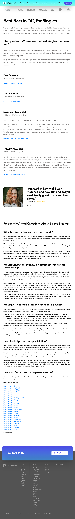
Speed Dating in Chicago (11, 400)
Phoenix (35, 506)
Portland (35, 502)
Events (22, 3)
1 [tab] (27, 205)
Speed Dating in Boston (10, 406)
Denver (35, 504)
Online (23, 471)
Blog (22, 485)
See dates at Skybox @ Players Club (15, 139)
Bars (28, 3)
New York (35, 467)
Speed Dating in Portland (11, 423)
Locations (36, 3)
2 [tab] (29, 205)
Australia (47, 473)
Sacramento (36, 474)
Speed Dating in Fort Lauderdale (13, 409)
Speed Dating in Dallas (10, 417)
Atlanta (35, 507)
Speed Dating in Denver (10, 425)
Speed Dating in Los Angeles (12, 388)
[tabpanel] (37, 197)
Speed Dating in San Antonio (12, 419)
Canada (46, 469)
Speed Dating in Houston (11, 415)
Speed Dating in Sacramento (12, 394)
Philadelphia (36, 484)
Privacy (23, 480)
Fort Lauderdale (37, 489)
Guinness (23, 474)
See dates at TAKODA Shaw (13, 102)
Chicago (35, 480)
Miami (34, 487)
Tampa (35, 491)
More (60, 3)
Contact (23, 478)
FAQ (22, 482)
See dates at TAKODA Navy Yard (15, 174)
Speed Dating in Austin (10, 413)
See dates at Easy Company (12, 83)
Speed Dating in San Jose (11, 396)
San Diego (36, 471)
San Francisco (37, 473)
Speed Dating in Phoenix (11, 427)
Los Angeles (36, 469)
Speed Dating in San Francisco (12, 392)
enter (68, 3)
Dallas (34, 496)
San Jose (35, 476)
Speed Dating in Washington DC (13, 398)
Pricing (23, 484)
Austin (35, 493)
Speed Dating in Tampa (10, 411)
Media (23, 473)
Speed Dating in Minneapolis (12, 421)
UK (45, 471)
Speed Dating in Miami (10, 408)
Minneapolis (36, 500)
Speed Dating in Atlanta (10, 429)
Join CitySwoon (59, 453)
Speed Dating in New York (11, 386)
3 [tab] (30, 205)
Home (23, 467)
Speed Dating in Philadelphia (12, 404)
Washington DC (37, 478)
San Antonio (36, 498)
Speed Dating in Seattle (10, 402)
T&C (22, 476)
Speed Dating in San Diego (11, 390)
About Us (44, 3)
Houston (35, 495)
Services (53, 3)
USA (45, 467)
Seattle (35, 482)
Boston (35, 485)
